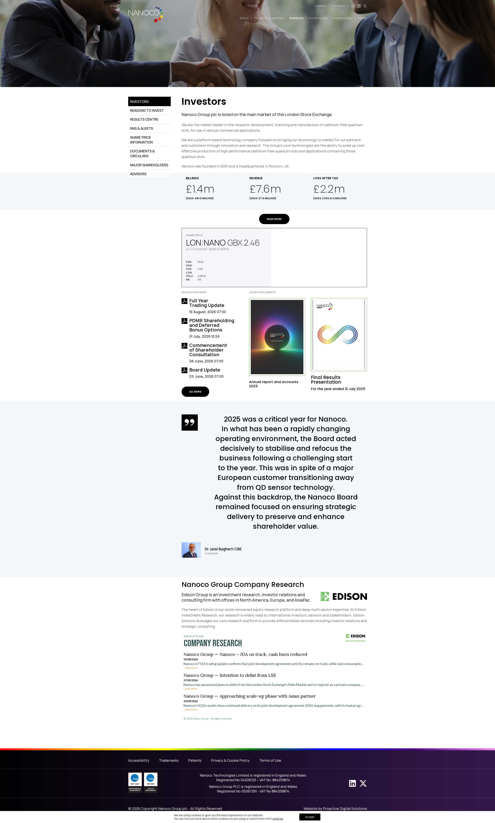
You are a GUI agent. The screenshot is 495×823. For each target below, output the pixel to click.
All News (195, 392)
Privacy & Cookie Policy (230, 760)
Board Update (204, 369)
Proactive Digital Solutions (345, 808)
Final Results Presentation (326, 379)
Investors (296, 18)
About (244, 18)
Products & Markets (269, 18)
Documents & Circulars (142, 153)
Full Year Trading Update (206, 302)
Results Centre (144, 119)
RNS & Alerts (141, 128)
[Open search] (353, 6)
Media (362, 18)
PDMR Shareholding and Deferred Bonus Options (211, 325)
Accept (310, 817)
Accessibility (138, 760)
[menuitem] (323, 6)
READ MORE (274, 219)
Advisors (138, 174)
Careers (321, 6)
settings (277, 818)
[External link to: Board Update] (184, 370)
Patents (194, 760)
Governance (318, 18)
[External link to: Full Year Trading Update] (184, 301)
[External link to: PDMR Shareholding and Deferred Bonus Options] (184, 321)
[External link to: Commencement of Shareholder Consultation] (184, 346)
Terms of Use (270, 760)
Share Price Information (141, 139)
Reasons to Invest (147, 110)
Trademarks (168, 760)
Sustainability (343, 18)
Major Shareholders (149, 165)
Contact (338, 6)
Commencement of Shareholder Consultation (208, 350)
